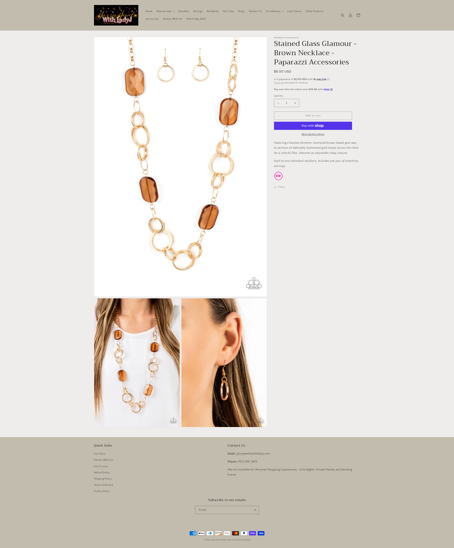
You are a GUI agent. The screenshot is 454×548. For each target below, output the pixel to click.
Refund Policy (102, 472)
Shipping (278, 83)
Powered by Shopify (241, 540)
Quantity (278, 96)
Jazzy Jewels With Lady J (221, 540)
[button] (165, 11)
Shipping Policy (103, 478)
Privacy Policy (102, 491)
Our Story (99, 453)
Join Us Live (100, 466)
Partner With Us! (103, 460)
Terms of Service (103, 485)
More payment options (313, 134)
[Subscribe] (255, 510)
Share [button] (281, 187)
